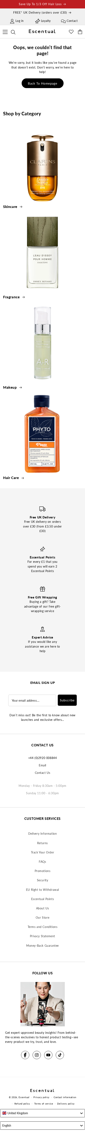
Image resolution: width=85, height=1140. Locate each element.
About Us (42, 908)
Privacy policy (41, 1097)
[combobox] (42, 1113)
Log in (19, 20)
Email (42, 765)
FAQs (42, 861)
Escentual (24, 1097)
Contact (72, 20)
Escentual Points (42, 899)
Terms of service (43, 1103)
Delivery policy (66, 1103)
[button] (5, 31)
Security (42, 880)
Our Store (42, 917)
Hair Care (11, 478)
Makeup (10, 387)
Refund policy (22, 1103)
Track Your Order (42, 852)
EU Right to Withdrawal (42, 889)
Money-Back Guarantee (42, 945)
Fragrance (12, 297)
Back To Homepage (42, 83)
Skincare (10, 206)
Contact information (65, 1097)
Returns (42, 843)
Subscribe (67, 700)
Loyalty (46, 20)
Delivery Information (42, 833)
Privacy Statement (42, 936)
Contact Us (42, 772)
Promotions (43, 871)
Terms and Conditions (43, 927)
